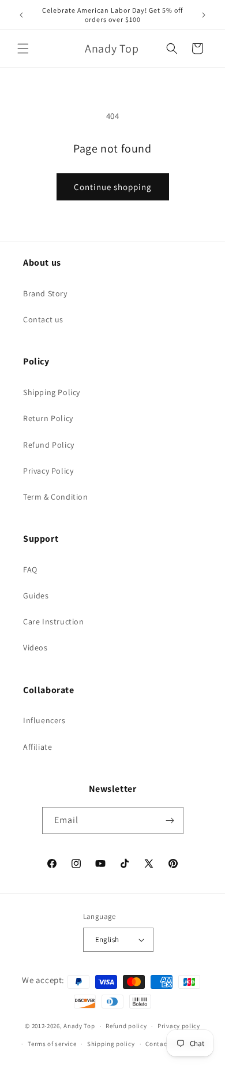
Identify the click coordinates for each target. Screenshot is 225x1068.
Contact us (43, 319)
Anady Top (79, 1026)
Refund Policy (48, 445)
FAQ (30, 569)
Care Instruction (53, 621)
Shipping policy (111, 1044)
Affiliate (37, 747)
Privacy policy (179, 1026)
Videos (35, 647)
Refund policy (126, 1026)
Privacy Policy (48, 471)
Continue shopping (113, 186)
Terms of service (52, 1044)
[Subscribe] (170, 820)
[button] (23, 48)
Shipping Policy (51, 392)
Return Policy (48, 418)
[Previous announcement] (21, 15)
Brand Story (45, 293)
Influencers (44, 720)
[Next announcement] (203, 15)
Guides (36, 595)
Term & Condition (55, 497)
